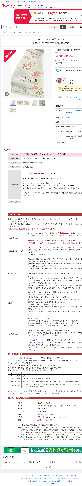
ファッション (17, 32)
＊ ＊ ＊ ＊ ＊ (67, 80)
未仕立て (40, 32)
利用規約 (51, 479)
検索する (63, 27)
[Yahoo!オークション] (14, 5)
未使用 (68, 117)
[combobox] (25, 27)
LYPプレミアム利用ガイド (63, 479)
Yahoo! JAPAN (71, 476)
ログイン (30, 7)
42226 (75, 83)
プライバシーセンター (41, 479)
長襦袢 (34, 32)
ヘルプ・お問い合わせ (68, 481)
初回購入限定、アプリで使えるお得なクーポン (49, 7)
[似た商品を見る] (7, 94)
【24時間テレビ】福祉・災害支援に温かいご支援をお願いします (22, 1)
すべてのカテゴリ (53, 27)
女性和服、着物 (27, 32)
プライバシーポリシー (27, 479)
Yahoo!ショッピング (58, 476)
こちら (76, 97)
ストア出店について (44, 481)
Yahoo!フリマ (44, 476)
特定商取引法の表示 (31, 481)
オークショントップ (7, 32)
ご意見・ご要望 (56, 481)
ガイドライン (76, 479)
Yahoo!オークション (31, 476)
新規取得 (40, 5)
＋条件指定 (71, 27)
